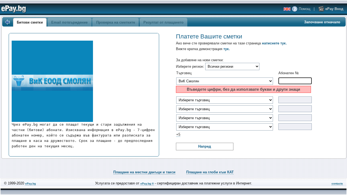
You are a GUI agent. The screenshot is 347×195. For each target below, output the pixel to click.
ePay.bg (30, 183)
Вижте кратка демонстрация (203, 49)
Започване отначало (322, 22)
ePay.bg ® (147, 183)
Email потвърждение (69, 22)
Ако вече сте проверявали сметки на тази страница (231, 43)
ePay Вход (333, 9)
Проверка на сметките (115, 22)
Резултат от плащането (163, 22)
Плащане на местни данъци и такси (144, 172)
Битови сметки (30, 22)
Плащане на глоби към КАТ (210, 172)
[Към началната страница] (7, 22)
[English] (287, 9)
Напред (204, 146)
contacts (337, 183)
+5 (178, 134)
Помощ (304, 9)
